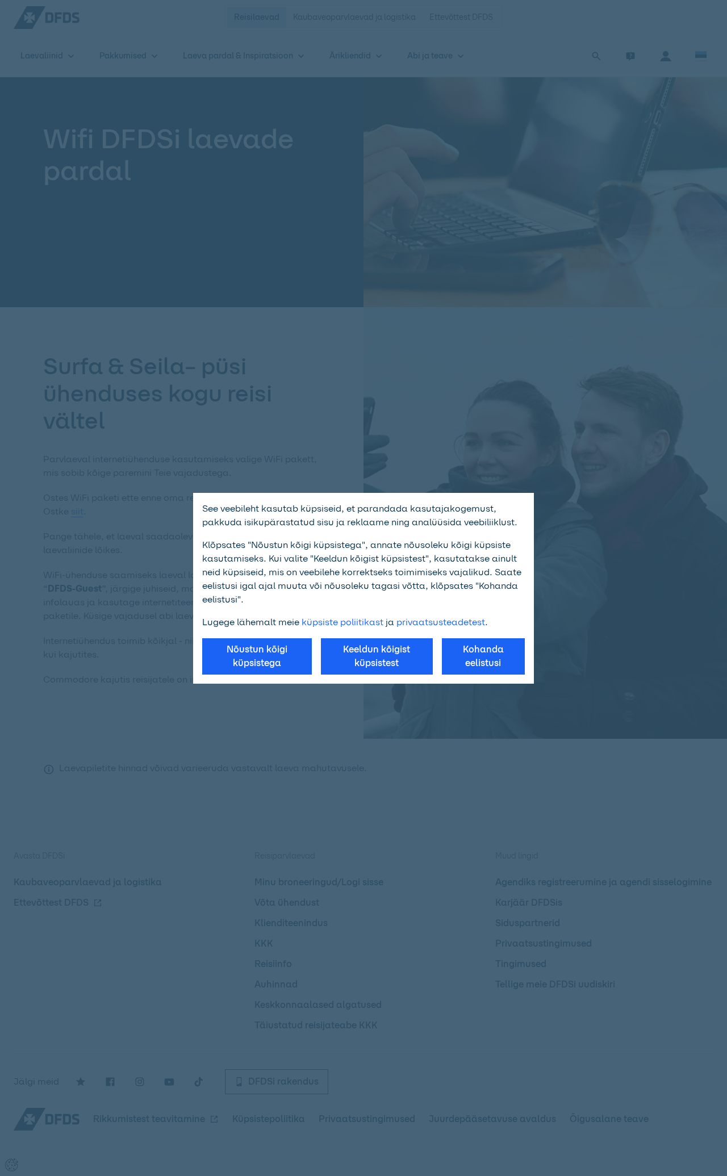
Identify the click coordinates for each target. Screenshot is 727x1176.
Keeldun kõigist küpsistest (376, 656)
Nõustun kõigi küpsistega (257, 656)
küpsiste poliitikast (342, 622)
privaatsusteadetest (440, 622)
